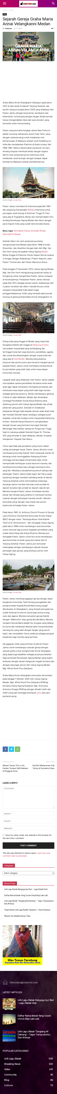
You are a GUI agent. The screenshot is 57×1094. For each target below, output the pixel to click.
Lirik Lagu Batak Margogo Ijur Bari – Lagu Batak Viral (25, 889)
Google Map (17, 200)
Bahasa (31, 209)
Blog (11, 10)
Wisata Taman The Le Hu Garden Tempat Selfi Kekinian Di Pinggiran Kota (15, 768)
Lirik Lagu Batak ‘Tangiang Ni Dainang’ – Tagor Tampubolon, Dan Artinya (29, 902)
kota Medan (19, 359)
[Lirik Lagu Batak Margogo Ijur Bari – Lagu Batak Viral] (9, 1004)
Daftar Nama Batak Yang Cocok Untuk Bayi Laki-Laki (26, 895)
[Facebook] (5, 749)
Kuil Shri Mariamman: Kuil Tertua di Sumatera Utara (43, 767)
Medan (44, 251)
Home (5, 10)
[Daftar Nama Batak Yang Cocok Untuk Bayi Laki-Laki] (9, 1020)
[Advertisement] (28, 81)
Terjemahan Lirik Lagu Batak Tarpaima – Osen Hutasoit (27, 910)
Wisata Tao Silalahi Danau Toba (17, 916)
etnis (39, 692)
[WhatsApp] (17, 749)
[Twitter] (11, 749)
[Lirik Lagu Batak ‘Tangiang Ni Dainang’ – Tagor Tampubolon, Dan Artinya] (9, 1035)
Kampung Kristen (40, 345)
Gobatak (8, 28)
